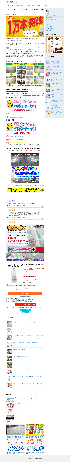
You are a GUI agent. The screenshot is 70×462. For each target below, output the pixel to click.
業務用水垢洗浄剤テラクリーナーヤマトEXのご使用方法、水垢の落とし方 (27, 376)
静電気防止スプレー (39, 5)
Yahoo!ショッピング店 (27, 95)
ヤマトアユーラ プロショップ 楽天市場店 (20, 301)
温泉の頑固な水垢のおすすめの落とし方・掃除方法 (22, 369)
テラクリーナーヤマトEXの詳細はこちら (25, 304)
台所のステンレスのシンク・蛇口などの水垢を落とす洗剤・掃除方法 (26, 342)
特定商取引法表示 (49, 28)
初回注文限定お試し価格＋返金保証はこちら (17, 117)
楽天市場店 (34, 95)
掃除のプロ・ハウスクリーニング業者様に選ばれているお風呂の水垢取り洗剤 (27, 383)
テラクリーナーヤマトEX (15, 5)
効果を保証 (22, 5)
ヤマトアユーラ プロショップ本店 (22, 299)
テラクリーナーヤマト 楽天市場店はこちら (17, 136)
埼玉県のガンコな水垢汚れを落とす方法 (20, 349)
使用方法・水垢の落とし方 (51, 19)
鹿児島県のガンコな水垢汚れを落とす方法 (56, 95)
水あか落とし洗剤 (33, 458)
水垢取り (15, 14)
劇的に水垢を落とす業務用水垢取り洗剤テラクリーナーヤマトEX (25, 328)
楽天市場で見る (25, 312)
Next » (41, 391)
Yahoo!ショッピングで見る (25, 309)
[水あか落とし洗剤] (11, 1)
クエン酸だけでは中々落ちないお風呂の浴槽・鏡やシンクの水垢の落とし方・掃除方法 (28, 336)
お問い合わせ (47, 5)
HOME (8, 5)
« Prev (8, 391)
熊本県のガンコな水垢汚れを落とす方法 (20, 356)
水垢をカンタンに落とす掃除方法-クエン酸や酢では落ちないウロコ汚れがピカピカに (28, 323)
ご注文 (33, 5)
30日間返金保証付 (49, 17)
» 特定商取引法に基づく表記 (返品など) (25, 296)
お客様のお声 (28, 5)
